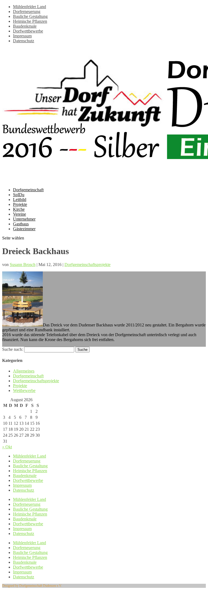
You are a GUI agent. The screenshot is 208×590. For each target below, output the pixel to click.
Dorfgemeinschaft (28, 189)
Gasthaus (21, 224)
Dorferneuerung (26, 11)
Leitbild (19, 199)
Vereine (19, 214)
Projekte (20, 204)
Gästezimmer (24, 228)
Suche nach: (12, 349)
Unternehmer (24, 219)
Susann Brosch (22, 264)
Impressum (22, 36)
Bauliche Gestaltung (30, 16)
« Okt (7, 447)
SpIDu (18, 194)
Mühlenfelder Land (29, 6)
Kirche (19, 209)
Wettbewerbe (24, 390)
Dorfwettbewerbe (28, 31)
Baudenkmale (25, 26)
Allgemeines (23, 371)
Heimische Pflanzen (30, 21)
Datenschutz (23, 40)
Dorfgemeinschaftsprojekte (87, 264)
